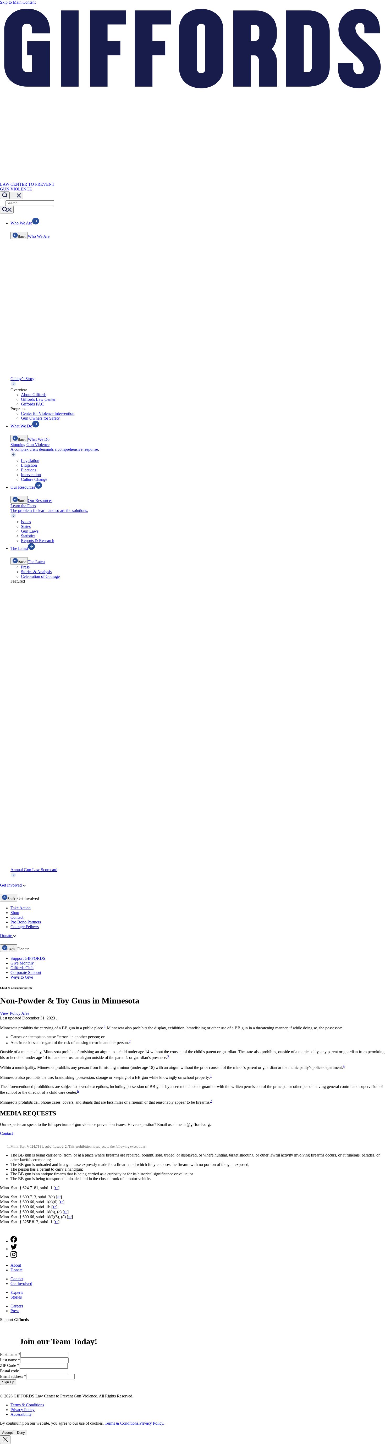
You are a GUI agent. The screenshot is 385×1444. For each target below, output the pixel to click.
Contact (16, 917)
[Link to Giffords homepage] (3, 1229)
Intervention (31, 474)
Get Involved (21, 1283)
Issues (26, 522)
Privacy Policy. (151, 1423)
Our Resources (40, 500)
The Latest (36, 562)
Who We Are (39, 236)
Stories (16, 1297)
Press (25, 567)
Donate (16, 1270)
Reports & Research (37, 540)
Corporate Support (25, 972)
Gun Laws (29, 531)
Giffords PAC (32, 404)
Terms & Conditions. (122, 1423)
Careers (16, 1306)
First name (10, 1354)
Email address (13, 1376)
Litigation (29, 465)
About (15, 1265)
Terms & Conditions (27, 1405)
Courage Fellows (24, 926)
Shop (14, 912)
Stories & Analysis (36, 571)
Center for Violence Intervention (47, 413)
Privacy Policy (22, 1409)
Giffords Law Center (38, 399)
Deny (21, 1433)
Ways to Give (21, 977)
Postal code (10, 1371)
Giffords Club (22, 968)
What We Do (39, 439)
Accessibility (21, 1414)
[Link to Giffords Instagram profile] (13, 1256)
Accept (7, 1433)
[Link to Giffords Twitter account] (13, 1248)
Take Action (20, 908)
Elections (28, 470)
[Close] (5, 1439)
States (26, 526)
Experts (16, 1292)
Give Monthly (22, 963)
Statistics (28, 536)
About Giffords (33, 394)
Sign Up (8, 1382)
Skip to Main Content (18, 2)
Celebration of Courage (40, 576)
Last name (10, 1360)
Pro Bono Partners (25, 922)
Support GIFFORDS (27, 958)
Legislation (30, 460)
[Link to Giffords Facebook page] (13, 1241)
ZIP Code (9, 1365)
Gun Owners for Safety (40, 418)
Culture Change (34, 479)
